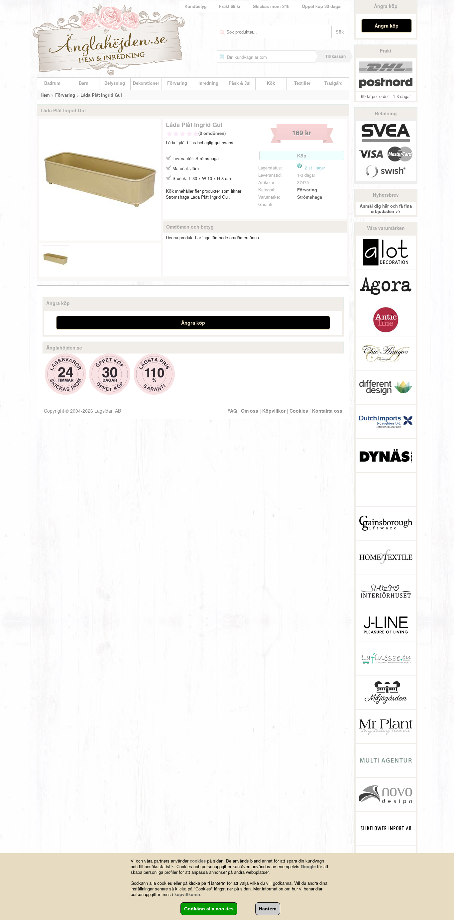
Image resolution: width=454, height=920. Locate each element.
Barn (83, 83)
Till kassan (335, 56)
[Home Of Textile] (386, 557)
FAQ (232, 410)
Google (308, 866)
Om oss (249, 410)
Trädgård (333, 83)
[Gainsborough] (386, 523)
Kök (271, 83)
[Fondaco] (386, 489)
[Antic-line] (386, 320)
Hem (45, 95)
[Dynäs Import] (386, 455)
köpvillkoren (187, 894)
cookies (198, 861)
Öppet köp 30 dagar (322, 6)
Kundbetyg (195, 6)
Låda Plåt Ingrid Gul (101, 95)
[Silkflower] (386, 828)
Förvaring (177, 83)
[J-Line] (386, 625)
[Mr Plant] (386, 726)
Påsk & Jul (240, 83)
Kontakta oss (327, 410)
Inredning (208, 83)
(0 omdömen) (212, 133)
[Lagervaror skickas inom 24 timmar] (65, 374)
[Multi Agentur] (386, 760)
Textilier (302, 83)
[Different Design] (386, 387)
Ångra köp (386, 25)
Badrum (52, 83)
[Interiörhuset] (386, 591)
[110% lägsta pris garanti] (154, 374)
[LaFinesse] (386, 658)
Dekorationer (146, 83)
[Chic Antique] (386, 353)
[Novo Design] (386, 794)
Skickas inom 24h (271, 6)
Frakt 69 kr (230, 6)
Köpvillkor (273, 410)
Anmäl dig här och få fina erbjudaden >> (386, 209)
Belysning (114, 83)
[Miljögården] (386, 692)
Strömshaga (309, 197)
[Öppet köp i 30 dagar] (110, 374)
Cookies (298, 410)
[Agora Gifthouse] (386, 286)
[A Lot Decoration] (386, 252)
